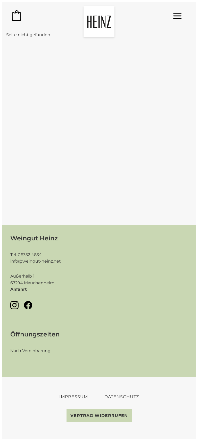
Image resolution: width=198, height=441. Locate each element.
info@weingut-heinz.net (35, 261)
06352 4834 (30, 254)
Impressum (73, 396)
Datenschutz (121, 396)
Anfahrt (18, 289)
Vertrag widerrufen (99, 415)
